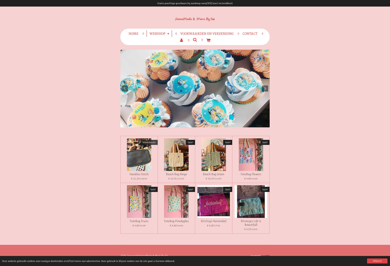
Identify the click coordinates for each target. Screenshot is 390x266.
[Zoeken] (195, 40)
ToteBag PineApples (176, 221)
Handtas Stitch (139, 174)
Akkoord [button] (377, 261)
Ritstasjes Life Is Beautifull (251, 223)
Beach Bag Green (213, 174)
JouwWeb (265, 255)
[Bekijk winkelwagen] (208, 40)
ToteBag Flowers (251, 174)
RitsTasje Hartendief (213, 221)
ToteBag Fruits (139, 221)
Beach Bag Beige (176, 174)
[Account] (181, 40)
